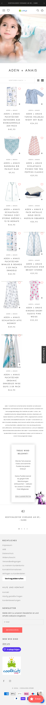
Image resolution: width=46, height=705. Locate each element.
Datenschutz (7, 553)
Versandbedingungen (11, 561)
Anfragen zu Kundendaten (13, 573)
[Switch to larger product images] (38, 80)
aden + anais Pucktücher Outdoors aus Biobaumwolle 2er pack (11, 120)
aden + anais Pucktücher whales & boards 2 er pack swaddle (11, 264)
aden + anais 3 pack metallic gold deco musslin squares (34, 213)
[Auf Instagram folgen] (10, 681)
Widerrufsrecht (8, 557)
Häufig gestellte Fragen (12, 596)
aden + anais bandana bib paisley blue (12, 166)
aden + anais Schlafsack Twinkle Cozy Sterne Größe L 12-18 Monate (11, 215)
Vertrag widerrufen (14, 578)
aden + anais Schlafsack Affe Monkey (12, 320)
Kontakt (5, 592)
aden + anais (11, 110)
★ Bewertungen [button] (44, 354)
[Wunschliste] (8, 10)
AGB (4, 549)
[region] (23, 517)
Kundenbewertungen (11, 600)
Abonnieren (12, 630)
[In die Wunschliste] (19, 89)
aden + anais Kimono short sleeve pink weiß (34, 312)
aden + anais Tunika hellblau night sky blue (34, 117)
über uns (6, 644)
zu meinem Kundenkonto (13, 565)
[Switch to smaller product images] (42, 80)
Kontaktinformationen (11, 569)
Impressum (7, 545)
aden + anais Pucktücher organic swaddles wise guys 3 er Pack (12, 380)
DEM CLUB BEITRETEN (23, 496)
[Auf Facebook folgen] (3, 681)
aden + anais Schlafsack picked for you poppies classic (34, 167)
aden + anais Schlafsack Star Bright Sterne (34, 267)
